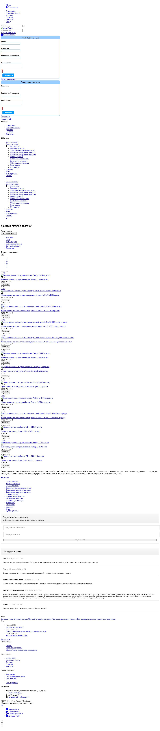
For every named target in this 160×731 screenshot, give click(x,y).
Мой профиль (11, 678)
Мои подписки (12, 683)
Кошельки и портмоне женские (22, 152)
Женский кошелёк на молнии (40, 619)
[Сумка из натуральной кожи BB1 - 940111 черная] (80, 427)
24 (6, 261)
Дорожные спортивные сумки (22, 150)
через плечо (111, 619)
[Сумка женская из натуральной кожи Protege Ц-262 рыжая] (80, 367)
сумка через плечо (98, 619)
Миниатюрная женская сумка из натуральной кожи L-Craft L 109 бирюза (30, 295)
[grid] (2, 271)
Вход (9, 5)
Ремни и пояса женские (19, 159)
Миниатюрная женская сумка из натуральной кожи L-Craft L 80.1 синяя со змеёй (33, 326)
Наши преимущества (14, 648)
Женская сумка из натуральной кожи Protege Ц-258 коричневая (26, 402)
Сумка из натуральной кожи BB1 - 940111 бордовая (21, 460)
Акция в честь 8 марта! (15, 627)
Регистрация (13, 7)
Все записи (5, 640)
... (6, 178)
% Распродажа (11, 174)
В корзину (5, 284)
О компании (10, 11)
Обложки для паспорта (19, 163)
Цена (8, 240)
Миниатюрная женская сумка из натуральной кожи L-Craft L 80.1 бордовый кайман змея (36, 342)
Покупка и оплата (13, 13)
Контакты (9, 20)
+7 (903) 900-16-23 (8, 33)
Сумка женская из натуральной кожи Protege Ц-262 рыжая (24, 371)
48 (6, 265)
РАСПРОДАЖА (12, 511)
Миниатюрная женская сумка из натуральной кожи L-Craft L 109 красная (30, 311)
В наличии (10, 248)
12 (6, 259)
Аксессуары (14, 146)
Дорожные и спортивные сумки (18, 488)
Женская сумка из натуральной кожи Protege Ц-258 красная (24, 279)
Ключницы (14, 167)
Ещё (7, 22)
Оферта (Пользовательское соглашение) (21, 650)
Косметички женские (18, 161)
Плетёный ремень (83, 619)
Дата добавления (13, 246)
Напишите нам (9, 35)
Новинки (9, 169)
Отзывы (9, 176)
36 (6, 263)
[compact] (6, 271)
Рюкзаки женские (17, 148)
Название (9, 238)
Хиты (8, 171)
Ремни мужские (16, 157)
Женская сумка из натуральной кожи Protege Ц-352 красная (24, 357)
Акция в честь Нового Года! (17, 636)
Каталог (6, 478)
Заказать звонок (9, 79)
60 (6, 267)
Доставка (9, 15)
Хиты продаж (11, 242)
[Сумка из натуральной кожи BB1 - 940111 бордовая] (80, 456)
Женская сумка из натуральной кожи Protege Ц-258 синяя (24, 447)
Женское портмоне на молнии (64, 619)
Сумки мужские (12, 144)
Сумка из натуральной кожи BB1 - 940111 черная (20, 431)
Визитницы (15, 165)
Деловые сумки (7, 619)
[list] (4, 271)
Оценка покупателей (14, 244)
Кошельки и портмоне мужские (23, 155)
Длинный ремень (21, 619)
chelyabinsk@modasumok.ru (19, 697)
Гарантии (9, 17)
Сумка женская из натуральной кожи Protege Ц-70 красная (24, 386)
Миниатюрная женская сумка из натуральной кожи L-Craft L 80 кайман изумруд (33, 418)
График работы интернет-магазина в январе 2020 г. (26, 631)
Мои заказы (10, 674)
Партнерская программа (15, 676)
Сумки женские (12, 142)
